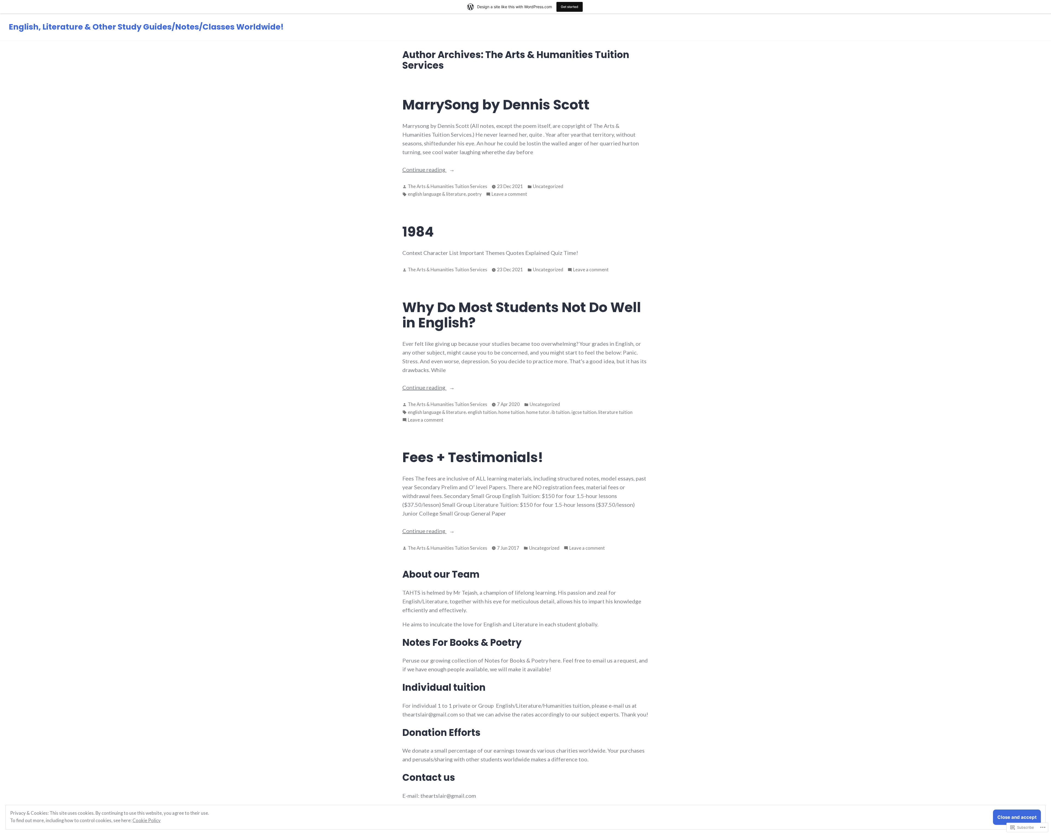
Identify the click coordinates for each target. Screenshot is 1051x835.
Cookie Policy (146, 820)
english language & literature (437, 194)
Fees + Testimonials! (472, 457)
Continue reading (424, 170)
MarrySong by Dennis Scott (496, 104)
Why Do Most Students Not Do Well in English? (521, 315)
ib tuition (561, 412)
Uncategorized (548, 186)
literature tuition (615, 412)
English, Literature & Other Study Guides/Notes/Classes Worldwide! (146, 26)
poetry (475, 194)
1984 (418, 231)
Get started (569, 7)
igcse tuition (583, 412)
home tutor (538, 412)
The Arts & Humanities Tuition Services (447, 186)
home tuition (511, 412)
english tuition (482, 412)
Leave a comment (509, 194)
